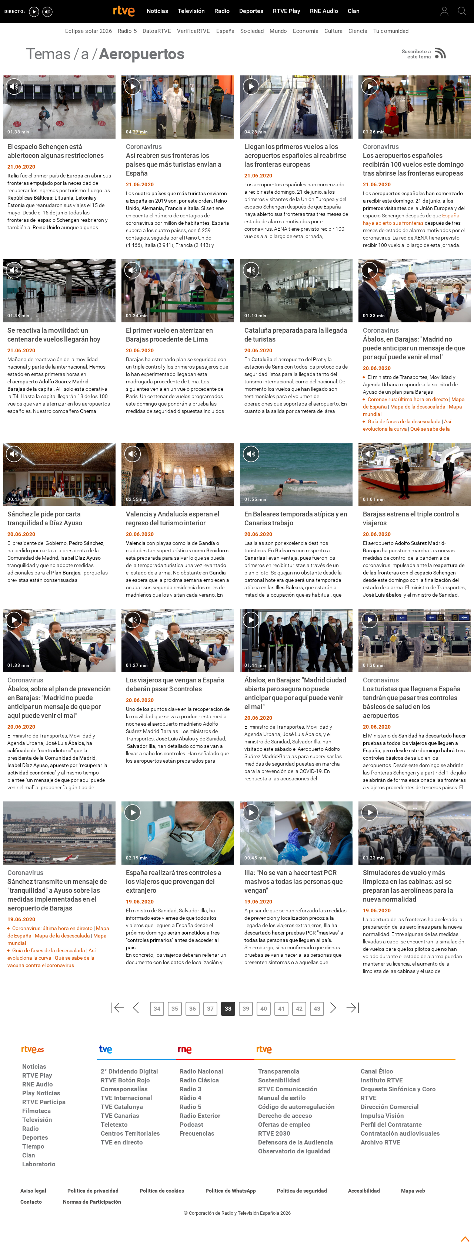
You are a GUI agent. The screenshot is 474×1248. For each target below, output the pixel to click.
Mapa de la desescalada (417, 407)
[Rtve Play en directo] (34, 11)
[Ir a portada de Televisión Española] (136, 1051)
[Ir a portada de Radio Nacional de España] (215, 1051)
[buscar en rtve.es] (462, 11)
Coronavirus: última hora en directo (408, 399)
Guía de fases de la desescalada (404, 421)
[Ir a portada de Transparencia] (354, 1051)
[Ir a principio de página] (465, 1239)
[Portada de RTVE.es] (124, 11)
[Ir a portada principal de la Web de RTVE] (58, 1049)
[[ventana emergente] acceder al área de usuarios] (444, 11)
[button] (117, 1007)
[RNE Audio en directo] (47, 11)
